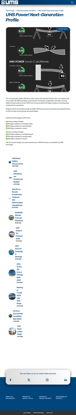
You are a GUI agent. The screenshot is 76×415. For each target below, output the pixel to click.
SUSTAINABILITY (61, 397)
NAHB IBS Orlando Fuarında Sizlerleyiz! (19, 218)
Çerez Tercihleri (27, 412)
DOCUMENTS (10, 398)
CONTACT (59, 398)
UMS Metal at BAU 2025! (20, 331)
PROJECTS (43, 397)
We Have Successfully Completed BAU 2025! (18, 316)
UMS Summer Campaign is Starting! (19, 252)
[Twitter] (29, 380)
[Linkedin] (65, 380)
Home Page (10, 10)
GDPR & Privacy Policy (38, 412)
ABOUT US (9, 397)
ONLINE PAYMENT (45, 398)
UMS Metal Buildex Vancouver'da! (17, 162)
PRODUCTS (26, 397)
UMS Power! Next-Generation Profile (50, 10)
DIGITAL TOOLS (27, 398)
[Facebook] (10, 380)
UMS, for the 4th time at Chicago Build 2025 (20, 273)
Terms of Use (49, 412)
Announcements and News (25, 10)
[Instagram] (47, 380)
